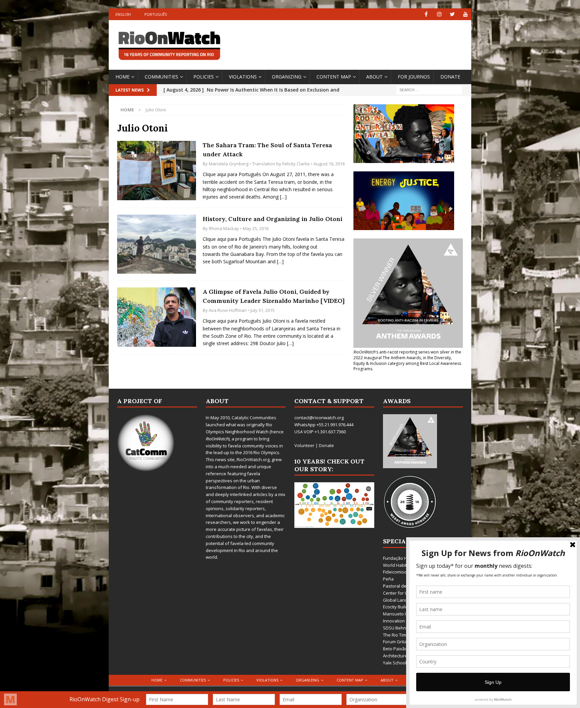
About (374, 76)
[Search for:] (429, 89)
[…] (283, 197)
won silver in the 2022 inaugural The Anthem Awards (407, 355)
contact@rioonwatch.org (319, 418)
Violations (243, 76)
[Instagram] (439, 14)
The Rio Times (397, 635)
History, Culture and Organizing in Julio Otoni (272, 219)
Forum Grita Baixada (404, 642)
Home (122, 76)
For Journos (414, 76)
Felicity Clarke (296, 164)
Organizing (286, 76)
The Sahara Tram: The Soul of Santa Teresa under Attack (267, 149)
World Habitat (397, 565)
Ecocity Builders (399, 607)
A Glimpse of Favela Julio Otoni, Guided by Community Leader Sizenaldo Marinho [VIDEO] (274, 296)
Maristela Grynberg (228, 164)
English (123, 14)
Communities (161, 76)
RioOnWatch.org (253, 459)
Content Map (334, 76)
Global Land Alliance (403, 600)
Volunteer (304, 445)
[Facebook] (426, 14)
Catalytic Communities (254, 418)
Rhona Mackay (224, 228)
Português (155, 14)
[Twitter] (452, 14)
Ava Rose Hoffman (228, 310)
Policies (203, 76)
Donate (450, 76)
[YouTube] (465, 14)
